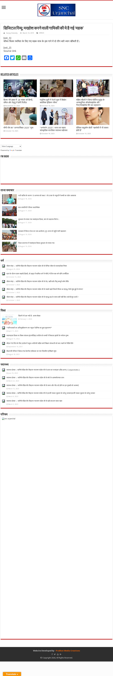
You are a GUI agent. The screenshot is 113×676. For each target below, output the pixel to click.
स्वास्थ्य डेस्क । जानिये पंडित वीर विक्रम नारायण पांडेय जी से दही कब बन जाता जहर (34, 401)
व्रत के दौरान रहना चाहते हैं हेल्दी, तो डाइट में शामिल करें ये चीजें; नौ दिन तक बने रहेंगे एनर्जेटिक (37, 274)
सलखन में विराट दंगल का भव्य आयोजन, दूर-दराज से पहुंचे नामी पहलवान (42, 231)
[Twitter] (55, 654)
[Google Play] (61, 654)
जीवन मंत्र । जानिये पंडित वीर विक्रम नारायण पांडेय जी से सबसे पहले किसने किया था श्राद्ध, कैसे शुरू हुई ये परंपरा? (44, 289)
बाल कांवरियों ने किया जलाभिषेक (29, 207)
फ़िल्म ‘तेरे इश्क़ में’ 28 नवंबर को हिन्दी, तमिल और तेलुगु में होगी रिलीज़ (18, 101)
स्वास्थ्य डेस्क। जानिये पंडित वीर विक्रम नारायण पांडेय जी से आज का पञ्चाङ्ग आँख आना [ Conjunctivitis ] (43, 370)
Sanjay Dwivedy (12, 33)
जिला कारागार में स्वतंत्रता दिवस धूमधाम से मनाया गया (36, 243)
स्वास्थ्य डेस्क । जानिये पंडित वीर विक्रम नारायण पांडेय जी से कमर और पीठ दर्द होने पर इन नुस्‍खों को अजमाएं (42, 385)
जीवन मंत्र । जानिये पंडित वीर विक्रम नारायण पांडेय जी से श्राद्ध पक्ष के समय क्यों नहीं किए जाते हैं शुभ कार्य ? (42, 297)
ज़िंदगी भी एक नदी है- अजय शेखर (29, 316)
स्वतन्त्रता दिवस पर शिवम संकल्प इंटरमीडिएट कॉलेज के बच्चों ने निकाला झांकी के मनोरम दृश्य (37, 335)
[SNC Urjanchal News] (56, 9)
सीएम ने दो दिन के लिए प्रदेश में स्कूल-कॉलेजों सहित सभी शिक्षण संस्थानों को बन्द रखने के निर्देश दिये (39, 343)
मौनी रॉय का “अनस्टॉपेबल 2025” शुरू (18, 127)
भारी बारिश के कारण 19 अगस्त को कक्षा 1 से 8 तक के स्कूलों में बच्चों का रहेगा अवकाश (47, 195)
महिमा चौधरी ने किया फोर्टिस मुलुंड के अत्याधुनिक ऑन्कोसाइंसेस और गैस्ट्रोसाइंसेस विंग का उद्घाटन (90, 102)
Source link (10, 50)
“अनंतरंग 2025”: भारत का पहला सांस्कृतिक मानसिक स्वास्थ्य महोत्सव (53, 129)
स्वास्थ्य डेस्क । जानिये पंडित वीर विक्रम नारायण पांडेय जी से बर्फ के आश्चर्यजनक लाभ (35, 377)
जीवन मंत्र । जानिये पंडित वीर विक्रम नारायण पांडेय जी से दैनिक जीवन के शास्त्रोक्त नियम (36, 266)
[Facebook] (52, 654)
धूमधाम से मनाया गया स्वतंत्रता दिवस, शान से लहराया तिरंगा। (38, 219)
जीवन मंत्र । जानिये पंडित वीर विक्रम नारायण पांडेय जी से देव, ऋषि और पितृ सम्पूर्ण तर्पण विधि (37, 281)
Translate (18, 150)
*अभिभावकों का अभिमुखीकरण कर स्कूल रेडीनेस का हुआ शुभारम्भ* (29, 328)
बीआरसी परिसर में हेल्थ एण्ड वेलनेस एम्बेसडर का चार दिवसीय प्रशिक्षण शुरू (31, 351)
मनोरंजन (41, 33)
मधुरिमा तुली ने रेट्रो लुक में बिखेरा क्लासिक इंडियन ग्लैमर (53, 101)
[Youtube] (58, 654)
